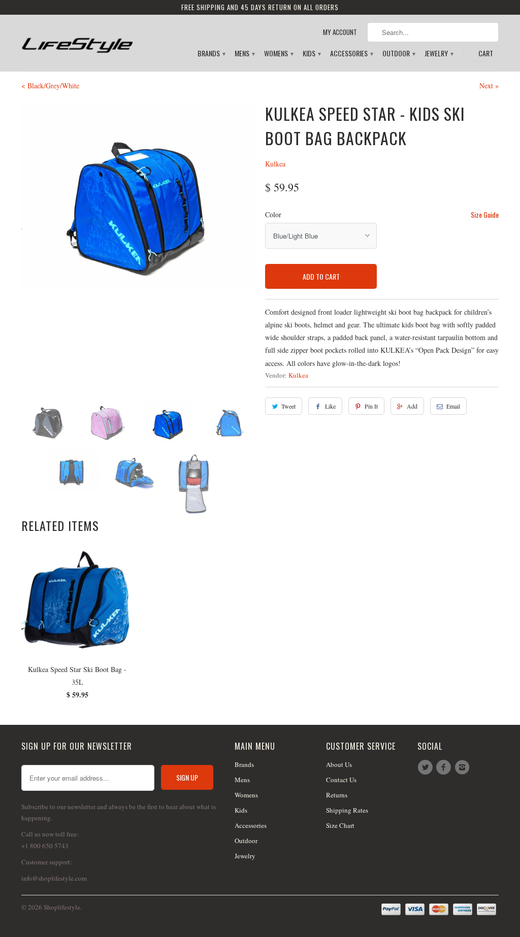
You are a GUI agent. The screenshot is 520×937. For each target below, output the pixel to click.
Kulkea (275, 164)
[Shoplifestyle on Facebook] (445, 767)
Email (453, 406)
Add (412, 406)
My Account (340, 32)
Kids (311, 53)
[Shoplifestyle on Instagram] (463, 767)
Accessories (351, 53)
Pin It (371, 406)
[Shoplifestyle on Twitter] (426, 767)
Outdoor (398, 53)
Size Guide (485, 214)
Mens (244, 53)
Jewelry (438, 53)
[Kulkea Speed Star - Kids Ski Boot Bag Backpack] (138, 195)
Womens (278, 53)
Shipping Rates (347, 810)
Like (330, 406)
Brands (211, 53)
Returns (336, 794)
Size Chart (340, 825)
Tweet (288, 406)
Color (273, 214)
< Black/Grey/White (50, 85)
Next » (489, 85)
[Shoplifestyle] (77, 38)
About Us (339, 764)
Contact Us (341, 779)
